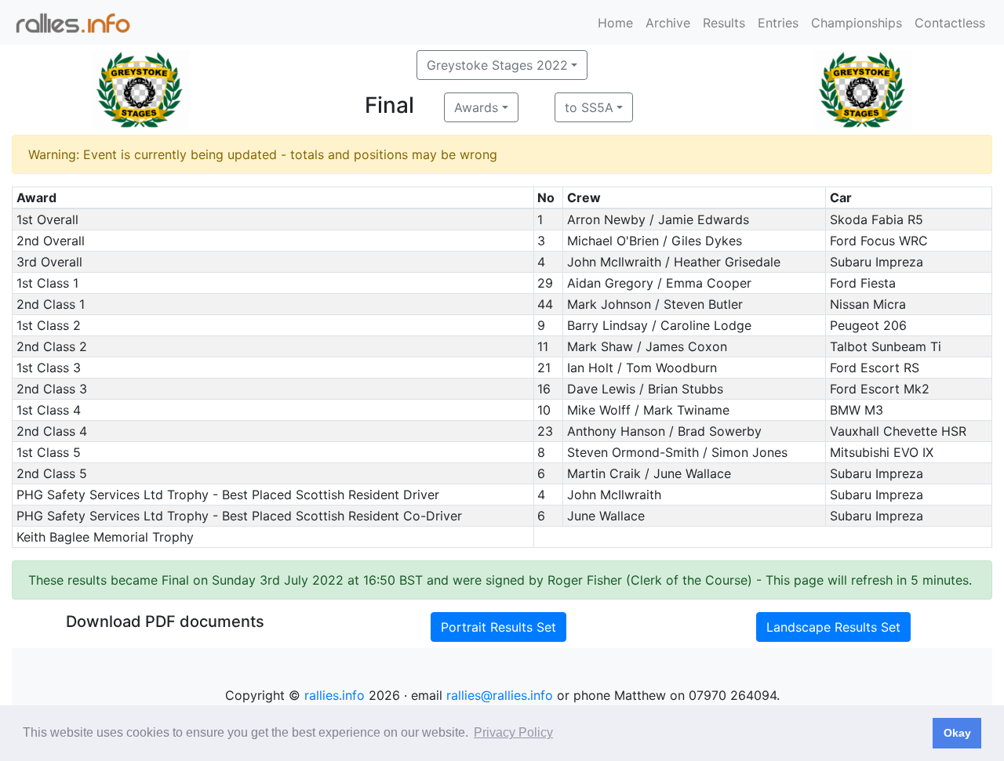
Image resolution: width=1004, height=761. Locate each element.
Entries (778, 23)
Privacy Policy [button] (513, 732)
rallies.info (334, 695)
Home (615, 23)
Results (724, 23)
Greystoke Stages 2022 (497, 65)
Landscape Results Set (833, 627)
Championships (856, 23)
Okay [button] (957, 733)
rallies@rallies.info (499, 695)
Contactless (950, 23)
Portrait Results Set (498, 627)
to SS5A (589, 107)
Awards (476, 107)
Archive (668, 23)
